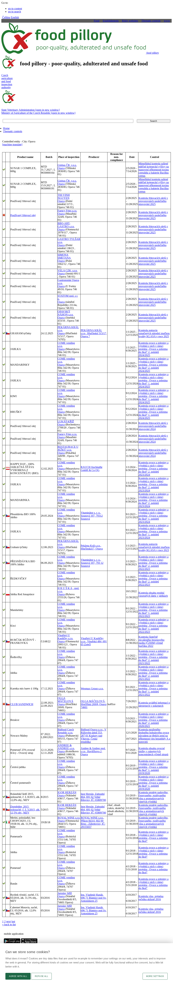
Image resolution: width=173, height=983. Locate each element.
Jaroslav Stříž (65, 893)
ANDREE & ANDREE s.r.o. (66, 747)
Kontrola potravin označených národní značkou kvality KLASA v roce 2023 (154, 547)
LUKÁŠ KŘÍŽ (66, 421)
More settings (155, 976)
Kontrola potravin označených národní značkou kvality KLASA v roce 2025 (154, 333)
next (8, 921)
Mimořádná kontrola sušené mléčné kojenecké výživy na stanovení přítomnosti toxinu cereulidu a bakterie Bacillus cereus (154, 169)
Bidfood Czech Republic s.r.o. (66, 731)
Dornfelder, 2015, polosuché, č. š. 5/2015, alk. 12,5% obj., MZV (25, 809)
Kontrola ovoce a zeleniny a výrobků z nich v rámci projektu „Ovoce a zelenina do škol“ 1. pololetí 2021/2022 (153, 688)
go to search (14, 11)
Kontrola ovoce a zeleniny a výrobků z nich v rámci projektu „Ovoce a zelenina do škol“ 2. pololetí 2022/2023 (153, 562)
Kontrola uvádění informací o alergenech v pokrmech (154, 704)
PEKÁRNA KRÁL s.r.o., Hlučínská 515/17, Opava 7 (94, 333)
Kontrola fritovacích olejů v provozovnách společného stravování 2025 (153, 201)
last (13, 921)
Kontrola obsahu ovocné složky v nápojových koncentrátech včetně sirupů (153, 751)
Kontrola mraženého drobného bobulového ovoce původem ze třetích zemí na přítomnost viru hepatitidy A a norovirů (154, 735)
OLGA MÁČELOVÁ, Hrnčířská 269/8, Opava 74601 (93, 704)
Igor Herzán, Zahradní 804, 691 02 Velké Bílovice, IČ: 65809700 (93, 796)
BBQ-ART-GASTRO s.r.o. (66, 225)
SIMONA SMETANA (64, 256)
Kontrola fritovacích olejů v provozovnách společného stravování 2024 (153, 426)
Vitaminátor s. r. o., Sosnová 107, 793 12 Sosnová (92, 562)
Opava (61, 168)
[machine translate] (12, 144)
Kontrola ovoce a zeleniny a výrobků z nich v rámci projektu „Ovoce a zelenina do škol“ (153, 836)
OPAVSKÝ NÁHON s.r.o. (65, 313)
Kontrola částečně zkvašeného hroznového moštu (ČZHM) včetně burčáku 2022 (151, 641)
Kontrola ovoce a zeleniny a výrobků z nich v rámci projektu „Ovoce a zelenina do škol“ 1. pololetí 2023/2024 (153, 515)
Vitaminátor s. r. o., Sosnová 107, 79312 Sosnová (92, 515)
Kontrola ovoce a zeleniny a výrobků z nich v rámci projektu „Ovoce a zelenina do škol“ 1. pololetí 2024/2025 (153, 380)
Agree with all (18, 976)
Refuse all (41, 976)
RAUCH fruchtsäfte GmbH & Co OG (91, 469)
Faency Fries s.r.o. (67, 210)
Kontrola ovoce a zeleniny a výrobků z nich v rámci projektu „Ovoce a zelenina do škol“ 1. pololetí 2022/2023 (153, 609)
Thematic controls (12, 131)
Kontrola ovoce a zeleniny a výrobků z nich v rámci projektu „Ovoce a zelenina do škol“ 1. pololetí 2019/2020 (153, 767)
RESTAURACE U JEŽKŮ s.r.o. (68, 448)
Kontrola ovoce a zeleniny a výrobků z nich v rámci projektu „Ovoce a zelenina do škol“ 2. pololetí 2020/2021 (153, 719)
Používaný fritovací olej (23, 215)
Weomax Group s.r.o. (92, 688)
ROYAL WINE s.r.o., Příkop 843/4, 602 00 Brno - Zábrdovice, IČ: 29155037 (93, 822)
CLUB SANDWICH (21, 704)
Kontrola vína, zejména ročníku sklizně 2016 (151, 898)
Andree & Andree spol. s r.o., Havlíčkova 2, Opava (93, 751)
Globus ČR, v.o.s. (67, 165)
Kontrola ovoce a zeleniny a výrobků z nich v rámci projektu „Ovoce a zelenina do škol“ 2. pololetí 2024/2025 (153, 349)
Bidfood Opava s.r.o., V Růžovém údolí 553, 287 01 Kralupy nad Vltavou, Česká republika (93, 735)
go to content (15, 8)
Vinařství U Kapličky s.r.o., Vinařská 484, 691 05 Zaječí (94, 641)
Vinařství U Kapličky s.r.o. (65, 637)
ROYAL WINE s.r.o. (69, 817)
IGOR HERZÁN (67, 792)
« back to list (9, 924)
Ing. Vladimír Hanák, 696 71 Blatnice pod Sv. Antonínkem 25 (93, 897)
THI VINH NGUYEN (64, 196)
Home (6, 128)
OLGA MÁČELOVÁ (65, 700)
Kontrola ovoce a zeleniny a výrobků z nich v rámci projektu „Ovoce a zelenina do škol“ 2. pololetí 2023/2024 (153, 468)
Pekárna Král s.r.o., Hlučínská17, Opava (92, 547)
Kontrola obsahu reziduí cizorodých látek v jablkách (153, 594)
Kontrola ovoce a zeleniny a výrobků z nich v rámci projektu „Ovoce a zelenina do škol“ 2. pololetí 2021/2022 (153, 657)
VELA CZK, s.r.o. (68, 270)
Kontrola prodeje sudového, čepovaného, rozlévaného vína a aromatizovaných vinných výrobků (153, 797)
